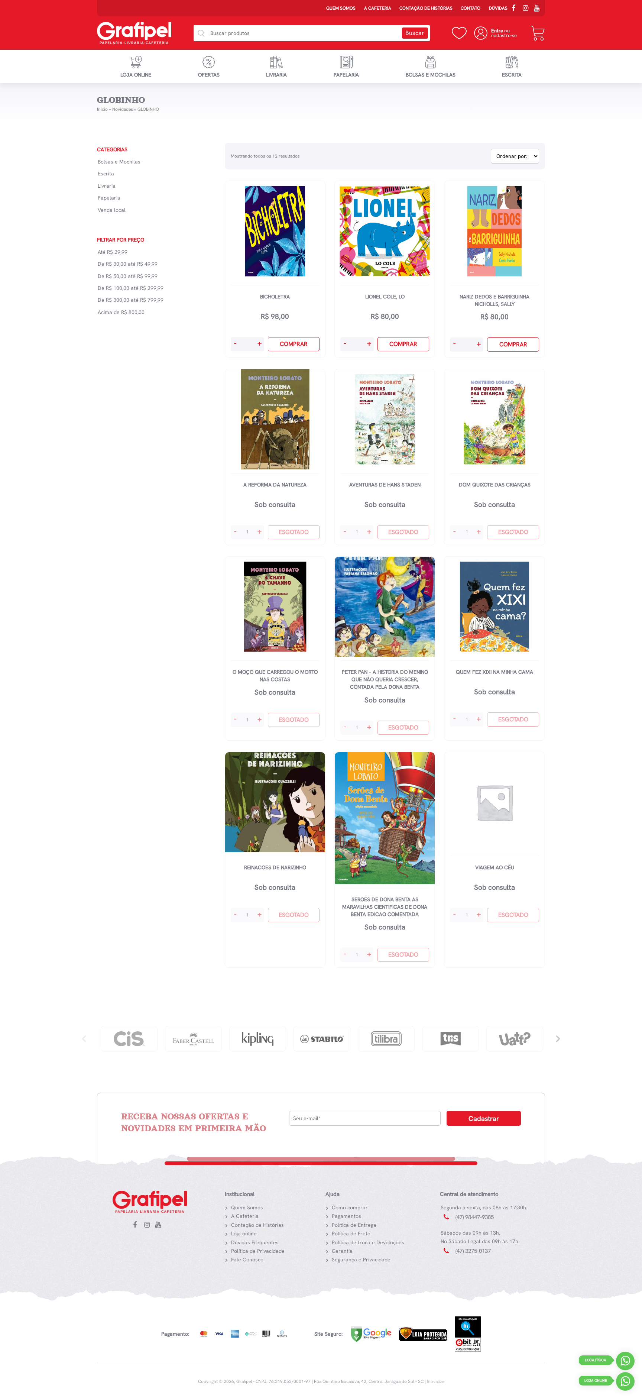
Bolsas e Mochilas (430, 74)
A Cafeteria (377, 8)
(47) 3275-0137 (473, 1251)
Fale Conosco (247, 1259)
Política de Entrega (354, 1225)
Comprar (294, 344)
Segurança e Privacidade (361, 1259)
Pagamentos (346, 1216)
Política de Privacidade (258, 1251)
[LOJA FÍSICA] (625, 1363)
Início (102, 109)
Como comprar (350, 1207)
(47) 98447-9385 (474, 1217)
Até (112, 252)
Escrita (512, 74)
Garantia (342, 1251)
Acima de (121, 312)
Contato (470, 8)
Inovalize (435, 1381)
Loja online (135, 74)
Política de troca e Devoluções (368, 1242)
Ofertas (209, 74)
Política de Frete (351, 1233)
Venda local (112, 210)
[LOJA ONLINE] (625, 1383)
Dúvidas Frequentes (255, 1242)
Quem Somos (341, 8)
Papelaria (346, 74)
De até (128, 264)
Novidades (122, 109)
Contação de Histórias (426, 8)
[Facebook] (516, 9)
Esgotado (294, 532)
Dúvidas (498, 8)
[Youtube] (538, 9)
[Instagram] (527, 9)
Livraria (276, 74)
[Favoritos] (459, 33)
